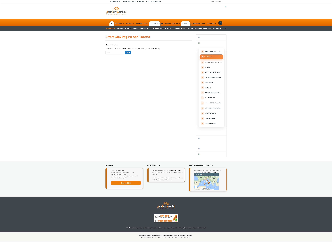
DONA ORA (186, 23)
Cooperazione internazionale (196, 228)
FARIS (147, 1)
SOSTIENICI (154, 23)
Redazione (142, 235)
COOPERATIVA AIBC (115, 1)
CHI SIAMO (118, 23)
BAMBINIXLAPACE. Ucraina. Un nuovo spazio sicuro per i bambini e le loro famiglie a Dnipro (178, 28)
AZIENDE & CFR (141, 23)
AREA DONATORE (156, 1)
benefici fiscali (175, 170)
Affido (160, 228)
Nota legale (181, 235)
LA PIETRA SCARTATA (129, 1)
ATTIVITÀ (129, 23)
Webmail (189, 235)
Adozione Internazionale (134, 228)
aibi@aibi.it (214, 172)
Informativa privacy (153, 235)
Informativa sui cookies (169, 235)
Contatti (210, 23)
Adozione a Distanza (172, 23)
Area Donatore (199, 23)
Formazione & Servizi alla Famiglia (175, 228)
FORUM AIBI (140, 1)
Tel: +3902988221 (206, 172)
